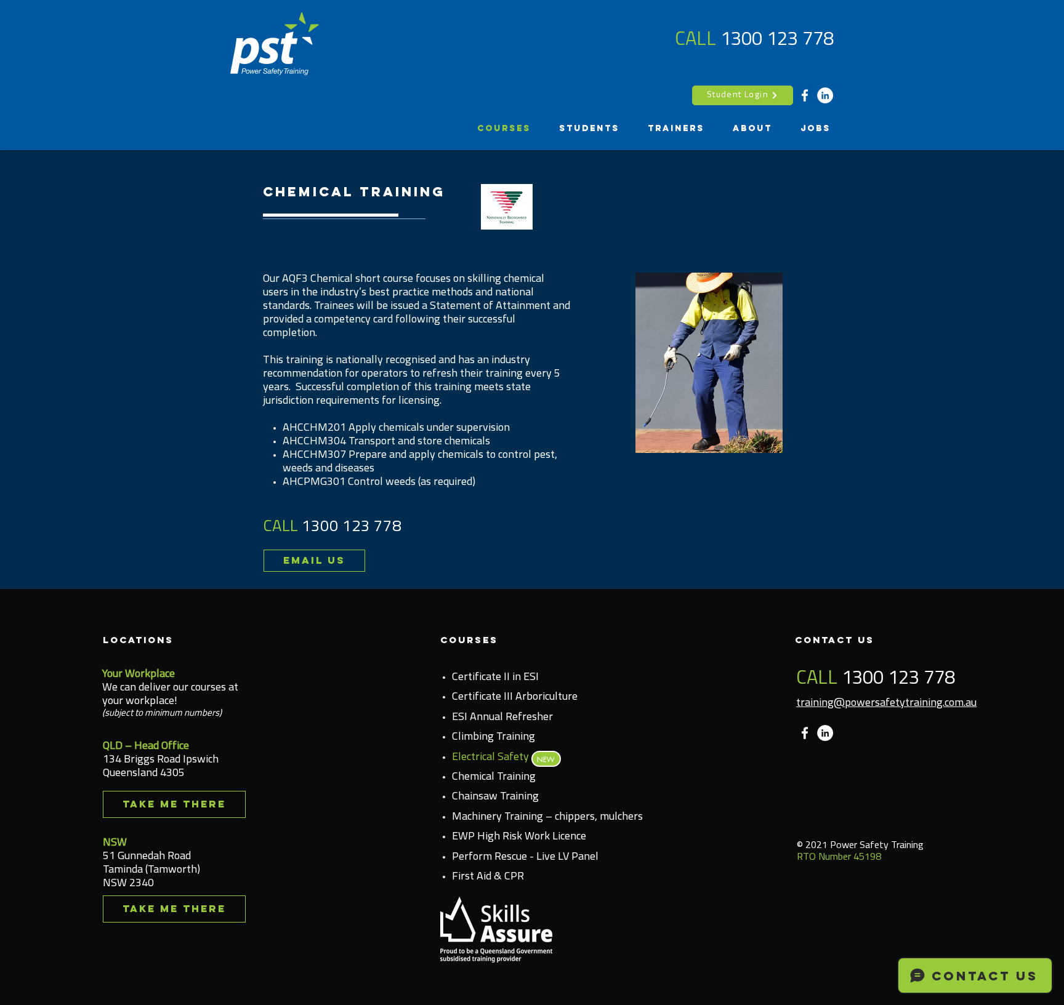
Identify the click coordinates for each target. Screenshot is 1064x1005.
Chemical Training (494, 777)
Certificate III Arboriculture (515, 697)
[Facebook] (805, 95)
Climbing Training (493, 737)
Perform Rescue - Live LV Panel (525, 857)
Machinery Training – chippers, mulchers (547, 817)
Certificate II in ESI (495, 677)
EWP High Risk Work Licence (519, 837)
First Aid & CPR (488, 877)
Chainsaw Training (495, 797)
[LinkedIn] (825, 95)
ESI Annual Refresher (502, 717)
